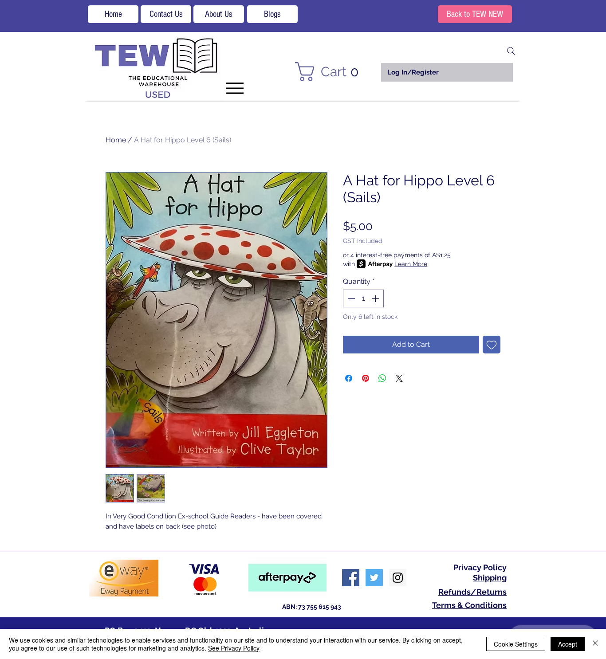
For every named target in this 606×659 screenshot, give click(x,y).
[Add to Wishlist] (491, 344)
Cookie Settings (516, 643)
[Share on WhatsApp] (382, 378)
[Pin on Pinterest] (365, 378)
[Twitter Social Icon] (374, 577)
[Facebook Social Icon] (350, 577)
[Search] (511, 51)
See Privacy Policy (234, 647)
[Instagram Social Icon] (397, 577)
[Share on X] (399, 378)
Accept (567, 643)
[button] (332, 71)
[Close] (595, 644)
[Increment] (376, 298)
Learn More (410, 263)
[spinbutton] (363, 298)
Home (116, 140)
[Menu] (234, 88)
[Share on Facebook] (348, 378)
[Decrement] (350, 298)
